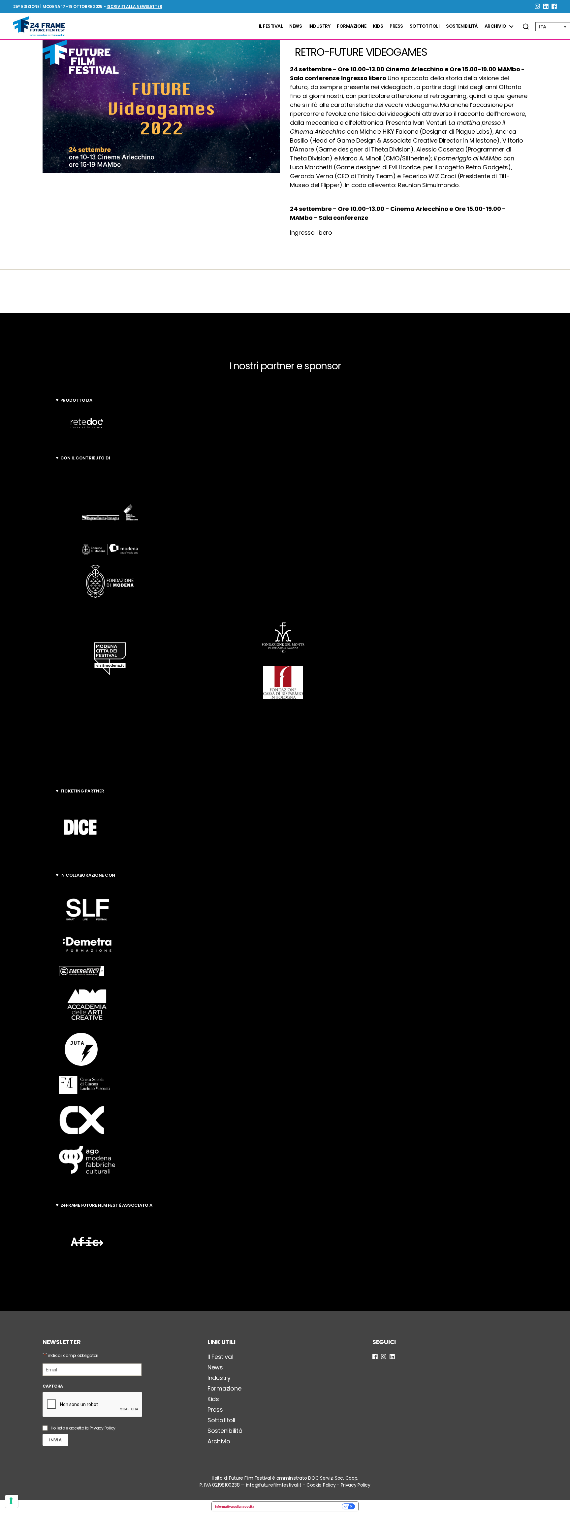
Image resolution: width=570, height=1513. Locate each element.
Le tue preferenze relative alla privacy (300, 1506)
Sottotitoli (425, 26)
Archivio (495, 26)
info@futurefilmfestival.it (273, 1485)
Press (396, 26)
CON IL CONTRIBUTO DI (85, 458)
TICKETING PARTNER (82, 791)
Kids (378, 26)
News (295, 26)
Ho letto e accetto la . (83, 1428)
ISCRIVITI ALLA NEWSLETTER (134, 6)
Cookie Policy (321, 1485)
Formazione (351, 26)
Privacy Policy (102, 1428)
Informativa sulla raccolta (234, 1506)
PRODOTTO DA (76, 400)
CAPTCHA (53, 1386)
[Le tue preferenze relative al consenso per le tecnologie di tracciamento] (11, 1501)
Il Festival (271, 26)
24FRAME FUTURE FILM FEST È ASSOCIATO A (106, 1205)
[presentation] (93, 1405)
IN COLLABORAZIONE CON (87, 875)
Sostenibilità (462, 26)
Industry (319, 26)
